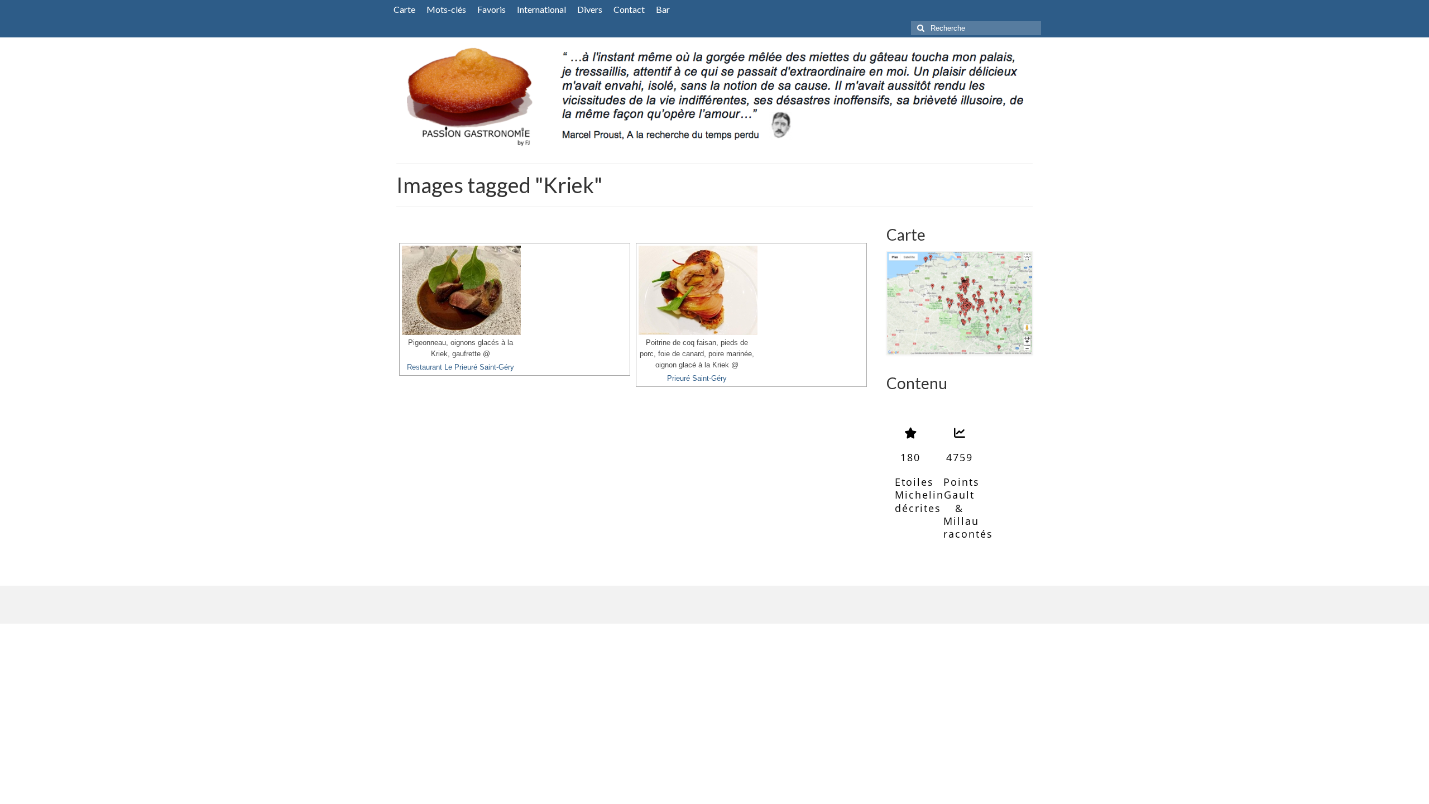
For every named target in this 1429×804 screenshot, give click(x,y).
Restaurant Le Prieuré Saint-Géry (460, 367)
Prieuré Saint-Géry (697, 378)
